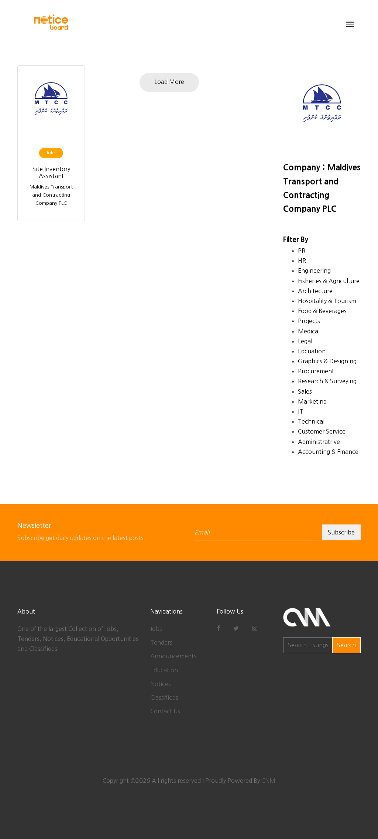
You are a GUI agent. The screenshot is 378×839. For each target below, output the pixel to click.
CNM (268, 781)
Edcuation (312, 351)
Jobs (156, 629)
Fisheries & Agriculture (329, 281)
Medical (309, 331)
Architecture (315, 291)
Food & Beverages (322, 311)
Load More (169, 82)
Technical (311, 421)
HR (302, 261)
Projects (309, 321)
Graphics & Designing (327, 361)
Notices (160, 684)
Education (164, 670)
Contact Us (165, 711)
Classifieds (164, 697)
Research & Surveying (327, 381)
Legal (305, 341)
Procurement (316, 371)
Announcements (173, 656)
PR (301, 251)
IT (300, 411)
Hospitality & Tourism (327, 301)
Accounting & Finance (328, 452)
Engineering (314, 271)
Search (346, 645)
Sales (305, 391)
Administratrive (319, 442)
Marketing (312, 401)
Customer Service (322, 431)
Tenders (161, 642)
